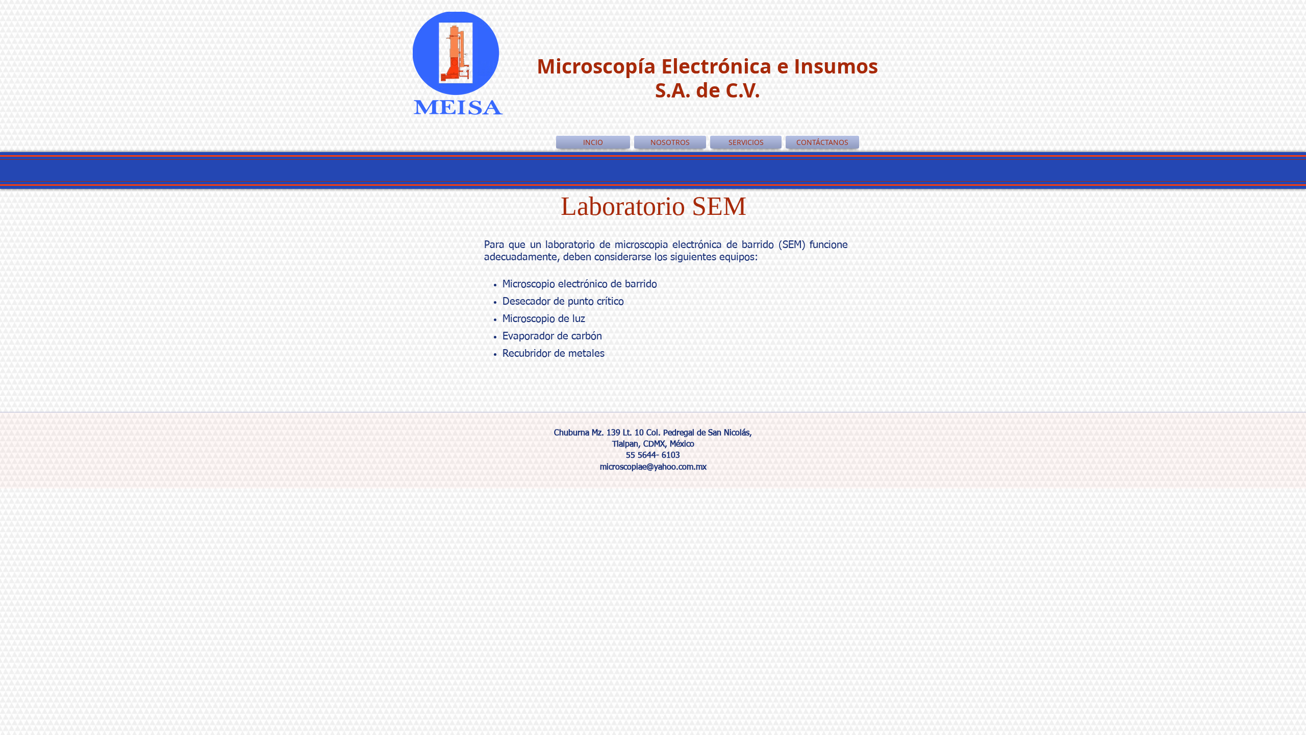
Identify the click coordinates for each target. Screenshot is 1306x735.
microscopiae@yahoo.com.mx (653, 467)
